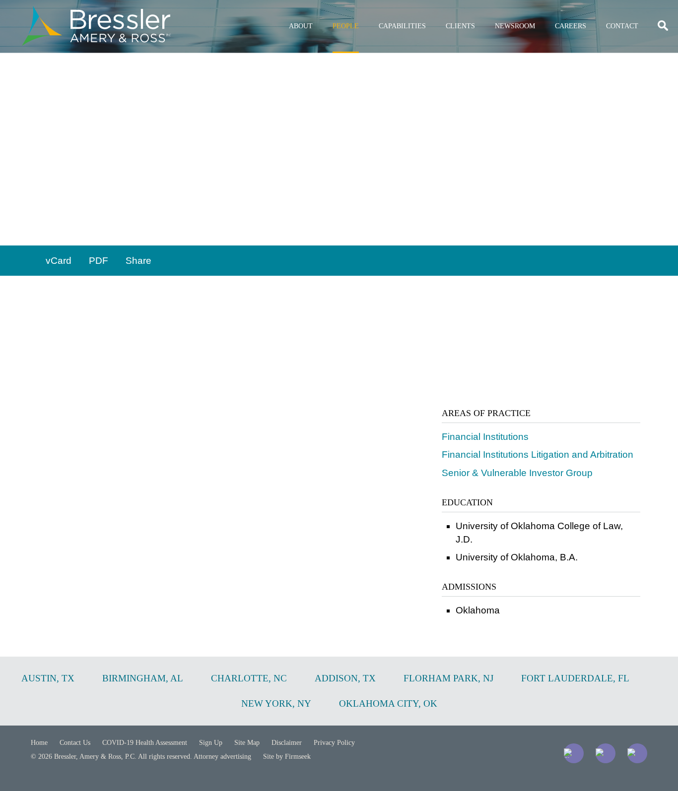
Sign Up (210, 742)
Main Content (303, 12)
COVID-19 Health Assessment (144, 742)
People (346, 26)
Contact (622, 26)
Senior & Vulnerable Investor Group (517, 473)
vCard (58, 260)
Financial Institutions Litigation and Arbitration (537, 454)
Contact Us (75, 742)
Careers (570, 26)
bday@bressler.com (88, 212)
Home (39, 742)
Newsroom (515, 26)
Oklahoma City (77, 197)
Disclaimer (286, 742)
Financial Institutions (485, 436)
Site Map (247, 742)
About (301, 26)
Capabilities (402, 26)
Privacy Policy (334, 742)
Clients (460, 26)
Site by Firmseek (287, 756)
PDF (98, 260)
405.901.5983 (80, 227)
